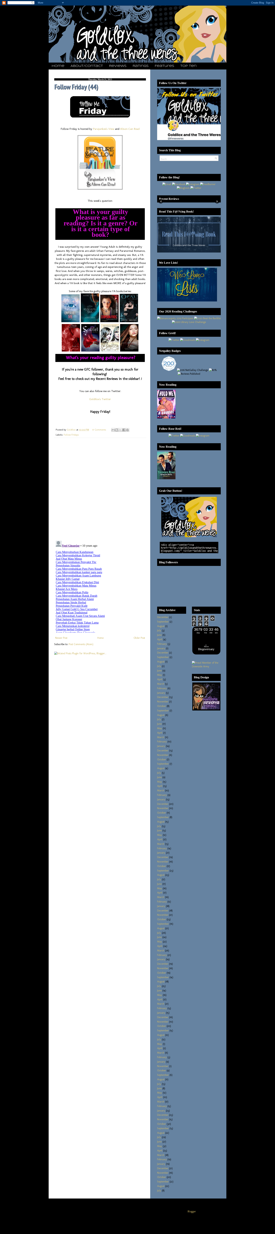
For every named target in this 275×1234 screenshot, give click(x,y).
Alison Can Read (130, 129)
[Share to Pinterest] (127, 430)
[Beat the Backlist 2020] (207, 318)
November (162, 701)
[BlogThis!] (117, 430)
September (163, 621)
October (161, 706)
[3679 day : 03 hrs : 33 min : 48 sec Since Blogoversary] (206, 653)
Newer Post (61, 638)
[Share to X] (120, 430)
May (159, 674)
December (162, 617)
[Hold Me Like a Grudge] (166, 417)
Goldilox (71, 429)
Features (164, 66)
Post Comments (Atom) (81, 644)
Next (217, 201)
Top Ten (188, 66)
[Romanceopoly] (175, 318)
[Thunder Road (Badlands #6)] (166, 478)
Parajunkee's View (103, 129)
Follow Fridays (71, 434)
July (159, 630)
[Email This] (113, 430)
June (159, 635)
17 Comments (99, 429)
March (160, 683)
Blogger (192, 1211)
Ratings (141, 66)
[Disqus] (100, 489)
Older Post (139, 638)
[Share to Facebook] (124, 430)
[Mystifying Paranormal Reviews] (206, 709)
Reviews (117, 66)
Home (58, 66)
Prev (160, 201)
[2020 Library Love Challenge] (189, 322)
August (160, 626)
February (162, 643)
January (161, 648)
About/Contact (87, 66)
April (159, 639)
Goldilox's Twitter (100, 399)
